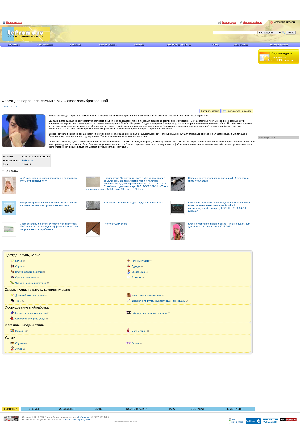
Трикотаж (138, 277)
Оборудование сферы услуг (31, 318)
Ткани (19, 300)
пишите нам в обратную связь (78, 419)
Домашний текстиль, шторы (31, 295)
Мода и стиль (140, 331)
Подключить (283, 56)
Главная (6, 106)
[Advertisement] (150, 8)
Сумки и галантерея (27, 277)
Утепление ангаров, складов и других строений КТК (133, 202)
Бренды (34, 409)
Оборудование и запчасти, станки (151, 313)
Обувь (20, 266)
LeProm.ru (27, 160)
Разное (137, 343)
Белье (20, 260)
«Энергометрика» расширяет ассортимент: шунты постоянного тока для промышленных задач (48, 204)
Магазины (21, 331)
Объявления (67, 409)
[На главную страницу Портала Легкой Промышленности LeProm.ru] (25, 40)
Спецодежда (140, 271)
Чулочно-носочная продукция (32, 283)
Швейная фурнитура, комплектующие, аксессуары (160, 300)
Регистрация (234, 409)
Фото (172, 409)
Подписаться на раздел (239, 111)
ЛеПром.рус (84, 417)
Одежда (137, 266)
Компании (10, 409)
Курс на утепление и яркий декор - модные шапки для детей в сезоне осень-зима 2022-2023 (219, 225)
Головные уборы (142, 260)
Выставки (197, 409)
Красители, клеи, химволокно (32, 313)
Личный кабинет (252, 22)
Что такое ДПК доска (115, 223)
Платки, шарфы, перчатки (30, 271)
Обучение (21, 343)
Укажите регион (284, 22)
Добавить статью (210, 111)
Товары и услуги (136, 409)
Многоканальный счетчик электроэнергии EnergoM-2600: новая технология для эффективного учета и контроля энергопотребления (48, 226)
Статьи (271, 138)
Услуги (20, 348)
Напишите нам (14, 22)
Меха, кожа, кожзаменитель (148, 295)
